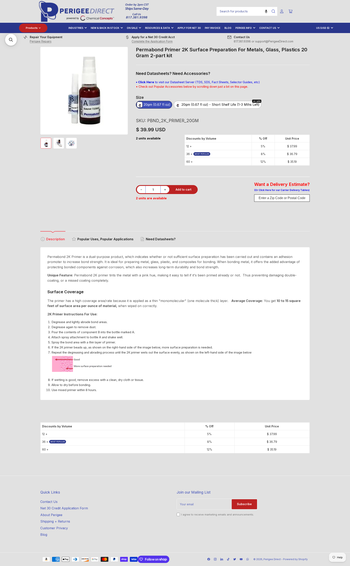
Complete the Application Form (152, 41)
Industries (75, 27)
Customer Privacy (54, 528)
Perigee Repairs (40, 41)
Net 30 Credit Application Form (64, 508)
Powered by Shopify (295, 559)
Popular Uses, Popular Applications (105, 239)
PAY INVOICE (212, 27)
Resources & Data (157, 27)
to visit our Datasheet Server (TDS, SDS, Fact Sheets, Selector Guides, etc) (198, 82)
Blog (227, 27)
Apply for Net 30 (189, 27)
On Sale (132, 27)
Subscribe (244, 504)
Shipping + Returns (55, 521)
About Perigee (51, 515)
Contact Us (267, 27)
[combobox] (247, 11)
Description (55, 239)
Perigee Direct (272, 559)
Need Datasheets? (161, 239)
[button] (266, 11)
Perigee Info (243, 27)
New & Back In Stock (105, 27)
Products (32, 27)
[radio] (154, 105)
